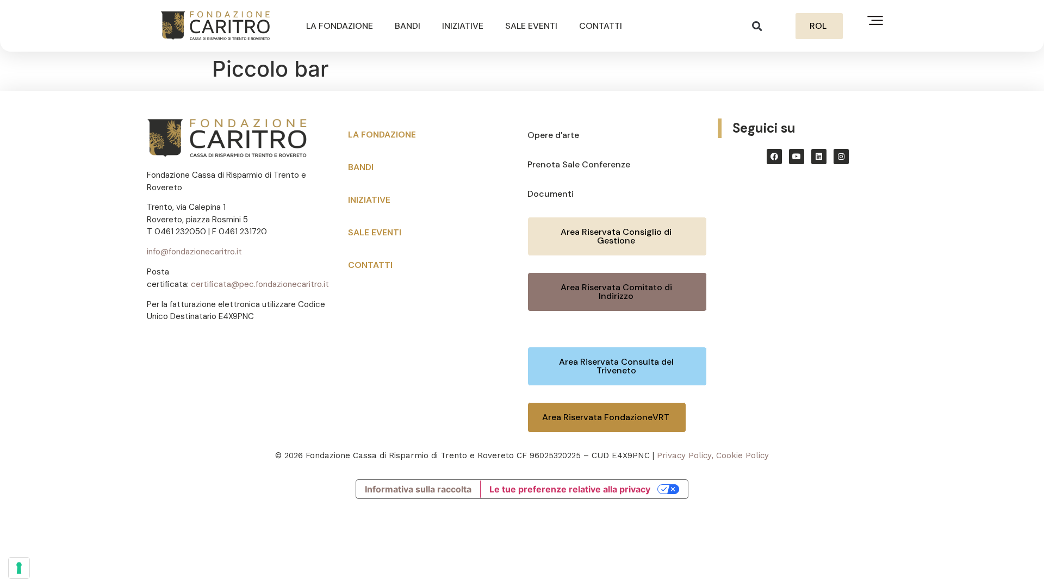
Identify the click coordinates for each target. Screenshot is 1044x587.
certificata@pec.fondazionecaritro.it (260, 284)
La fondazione (339, 26)
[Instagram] (841, 156)
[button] (757, 25)
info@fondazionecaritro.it (194, 251)
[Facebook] (774, 156)
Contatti (600, 26)
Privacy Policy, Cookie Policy (713, 455)
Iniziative (462, 26)
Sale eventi (531, 26)
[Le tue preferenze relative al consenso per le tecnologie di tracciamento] (19, 568)
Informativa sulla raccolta (418, 489)
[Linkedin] (818, 156)
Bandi (407, 26)
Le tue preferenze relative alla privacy (569, 489)
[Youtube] (796, 156)
